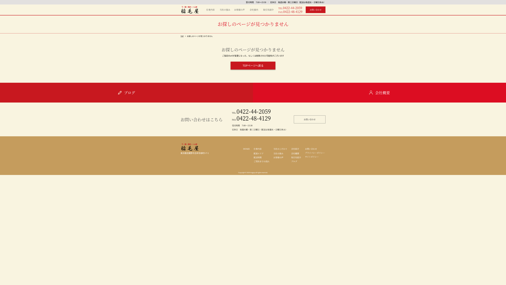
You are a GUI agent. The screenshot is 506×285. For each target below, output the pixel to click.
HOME (246, 148)
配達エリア (259, 153)
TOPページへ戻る (253, 65)
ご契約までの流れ (261, 161)
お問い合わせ (310, 119)
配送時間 (258, 157)
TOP (182, 36)
